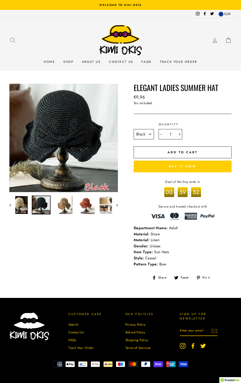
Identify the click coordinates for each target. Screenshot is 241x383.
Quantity (169, 124)
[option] (120, 5)
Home (49, 61)
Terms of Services (138, 347)
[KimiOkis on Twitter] (203, 346)
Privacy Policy (135, 324)
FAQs (146, 61)
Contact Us (121, 61)
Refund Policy (135, 332)
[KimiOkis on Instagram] (182, 346)
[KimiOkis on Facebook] (193, 346)
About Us (91, 61)
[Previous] (12, 205)
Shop (68, 61)
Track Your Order (178, 61)
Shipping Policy (136, 340)
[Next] (115, 205)
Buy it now (183, 166)
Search (73, 324)
